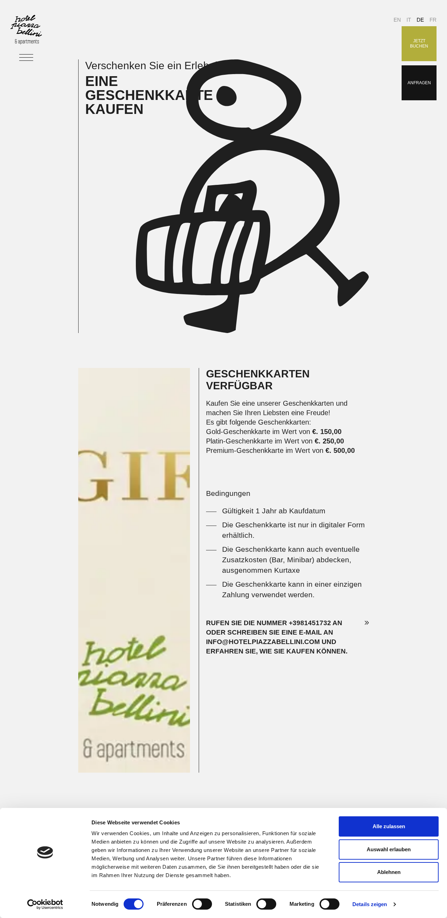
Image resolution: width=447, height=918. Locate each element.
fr (433, 20)
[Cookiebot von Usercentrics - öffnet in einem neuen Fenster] (45, 904)
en (397, 20)
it (408, 20)
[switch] (202, 904)
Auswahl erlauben (389, 849)
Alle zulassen (389, 826)
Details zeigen (369, 904)
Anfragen (419, 82)
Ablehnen (389, 872)
